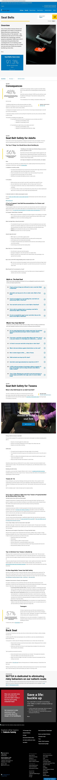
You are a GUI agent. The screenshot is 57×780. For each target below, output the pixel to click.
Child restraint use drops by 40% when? (20, 357)
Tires (39, 738)
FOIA (44, 758)
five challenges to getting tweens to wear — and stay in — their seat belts (20, 577)
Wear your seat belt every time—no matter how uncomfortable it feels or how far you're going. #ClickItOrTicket (12, 697)
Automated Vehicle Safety (28, 737)
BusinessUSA (45, 772)
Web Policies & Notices (47, 755)
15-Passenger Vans (27, 730)
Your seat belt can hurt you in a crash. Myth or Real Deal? (24, 304)
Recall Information (32, 760)
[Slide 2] (12, 69)
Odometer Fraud (41, 736)
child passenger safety (14, 684)
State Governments (33, 766)
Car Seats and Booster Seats (29, 740)
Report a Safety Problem (50, 6)
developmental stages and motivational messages (16, 564)
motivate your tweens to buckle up (23, 509)
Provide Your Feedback (50, 779)
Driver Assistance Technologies (45, 730)
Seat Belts (25, 742)
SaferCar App (31, 772)
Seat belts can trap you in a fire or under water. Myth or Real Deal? (25, 293)
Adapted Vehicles (26, 732)
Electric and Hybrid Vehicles (44, 734)
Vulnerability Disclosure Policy (49, 763)
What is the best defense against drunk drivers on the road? (25, 348)
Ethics (44, 766)
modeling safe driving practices (38, 471)
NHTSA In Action (21, 78)
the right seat (15, 662)
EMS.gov (31, 775)
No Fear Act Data (46, 764)
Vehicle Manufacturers (33, 765)
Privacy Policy (46, 760)
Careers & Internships (33, 756)
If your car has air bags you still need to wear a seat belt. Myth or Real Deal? (26, 287)
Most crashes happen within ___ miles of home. (22, 352)
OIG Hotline (45, 770)
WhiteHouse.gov (46, 775)
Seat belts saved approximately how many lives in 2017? (24, 362)
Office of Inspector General (48, 769)
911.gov (30, 776)
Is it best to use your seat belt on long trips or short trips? (25, 343)
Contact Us (31, 758)
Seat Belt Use (42, 105)
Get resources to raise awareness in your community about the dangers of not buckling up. (12, 713)
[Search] (43, 6)
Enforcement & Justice (33, 768)
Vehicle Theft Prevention (43, 741)
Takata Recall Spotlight (43, 743)
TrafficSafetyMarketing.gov (34, 773)
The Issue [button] (11, 78)
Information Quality (47, 761)
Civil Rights (45, 767)
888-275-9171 (4, 765)
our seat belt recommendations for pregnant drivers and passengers (26, 210)
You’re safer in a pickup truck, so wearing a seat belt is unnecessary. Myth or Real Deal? (24, 310)
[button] (33, 10)
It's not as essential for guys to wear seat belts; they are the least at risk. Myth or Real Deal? (25, 315)
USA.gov (44, 774)
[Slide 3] (14, 69)
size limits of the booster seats (33, 396)
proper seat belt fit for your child (27, 518)
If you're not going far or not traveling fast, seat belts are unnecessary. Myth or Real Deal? (24, 299)
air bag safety (24, 165)
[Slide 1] (10, 69)
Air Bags (24, 735)
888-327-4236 (4, 763)
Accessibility (45, 756)
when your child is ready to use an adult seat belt (18, 196)
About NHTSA (32, 755)
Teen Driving (17, 622)
